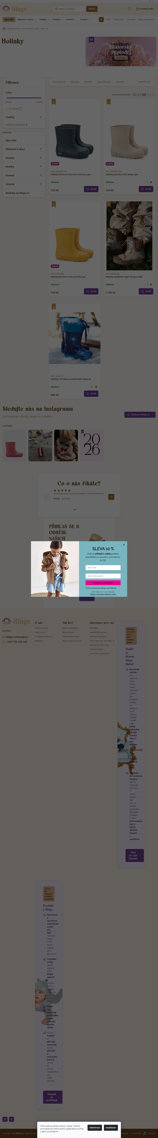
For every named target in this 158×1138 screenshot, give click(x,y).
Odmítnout (94, 1127)
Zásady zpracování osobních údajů (103, 594)
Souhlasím (111, 1127)
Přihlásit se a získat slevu (103, 583)
